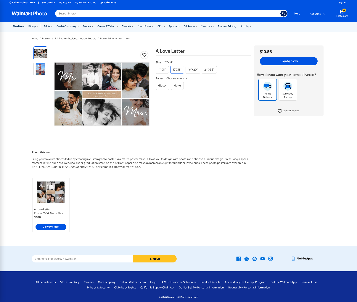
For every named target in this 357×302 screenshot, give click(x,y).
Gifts (160, 26)
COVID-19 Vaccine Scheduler (178, 282)
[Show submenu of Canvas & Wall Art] (117, 26)
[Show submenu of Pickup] (38, 26)
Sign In (342, 2)
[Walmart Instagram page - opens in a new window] (270, 258)
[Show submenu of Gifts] (164, 26)
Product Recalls (210, 282)
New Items (18, 26)
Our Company (106, 282)
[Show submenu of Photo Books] (153, 26)
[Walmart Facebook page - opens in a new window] (238, 258)
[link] (51, 205)
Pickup (32, 26)
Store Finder (48, 2)
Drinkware (189, 26)
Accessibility (232, 282)
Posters (87, 26)
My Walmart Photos (85, 2)
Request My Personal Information (249, 287)
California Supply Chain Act (157, 287)
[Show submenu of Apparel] (179, 26)
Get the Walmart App (284, 282)
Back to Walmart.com (23, 2)
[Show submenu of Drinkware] (196, 26)
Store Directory (69, 282)
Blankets (126, 26)
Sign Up (155, 258)
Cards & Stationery (66, 26)
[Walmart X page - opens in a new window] (246, 258)
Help (297, 13)
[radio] (40, 53)
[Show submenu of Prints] (52, 26)
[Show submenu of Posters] (93, 26)
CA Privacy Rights (125, 287)
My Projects (65, 2)
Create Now (289, 61)
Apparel (173, 26)
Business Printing (227, 26)
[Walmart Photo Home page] (29, 13)
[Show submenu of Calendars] (213, 26)
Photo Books (144, 26)
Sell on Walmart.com (133, 282)
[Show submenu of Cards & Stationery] (78, 26)
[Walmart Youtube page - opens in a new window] (262, 258)
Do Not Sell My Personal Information (201, 287)
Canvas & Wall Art (106, 26)
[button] (289, 111)
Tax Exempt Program (253, 282)
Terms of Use (309, 282)
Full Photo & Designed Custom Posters (75, 38)
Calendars (206, 26)
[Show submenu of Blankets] (133, 26)
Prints (47, 26)
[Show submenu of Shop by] (251, 26)
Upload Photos (108, 2)
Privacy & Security (98, 287)
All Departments (46, 282)
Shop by (244, 26)
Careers (89, 282)
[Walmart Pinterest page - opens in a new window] (254, 258)
